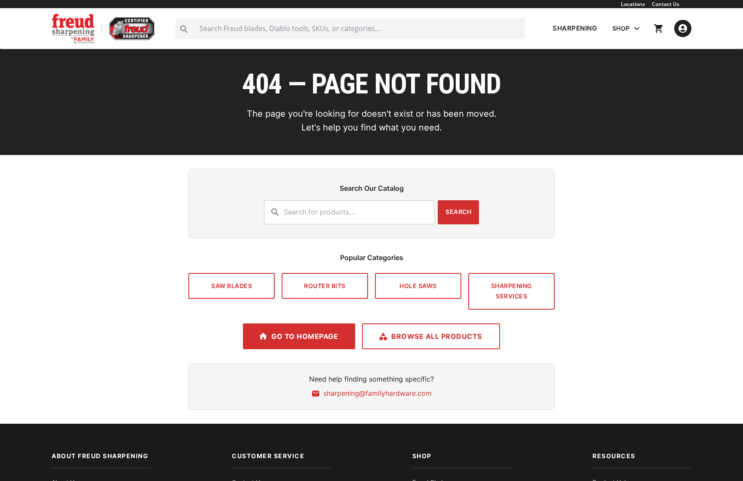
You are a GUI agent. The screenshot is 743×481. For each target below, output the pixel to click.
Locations (633, 4)
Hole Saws (418, 285)
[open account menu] (682, 28)
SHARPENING (575, 28)
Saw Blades (231, 285)
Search (458, 211)
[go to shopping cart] (658, 28)
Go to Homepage (304, 336)
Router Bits (325, 285)
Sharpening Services (511, 291)
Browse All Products (436, 336)
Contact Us (665, 4)
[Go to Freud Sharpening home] (103, 28)
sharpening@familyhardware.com (377, 393)
